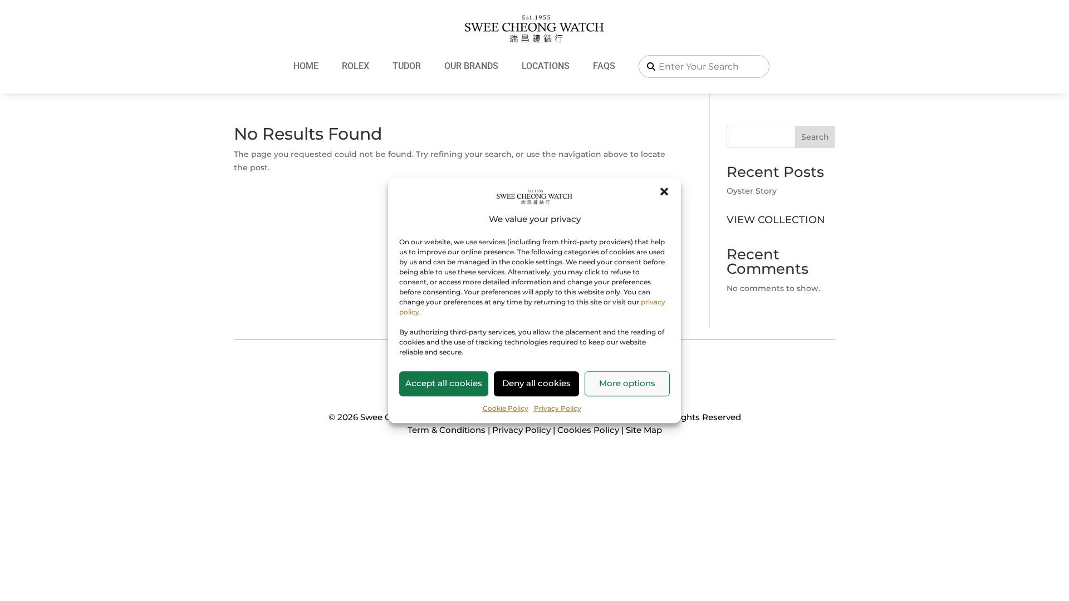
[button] (664, 191)
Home (305, 66)
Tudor (407, 66)
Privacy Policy (557, 408)
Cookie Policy (505, 408)
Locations (546, 66)
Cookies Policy (588, 430)
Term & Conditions (447, 430)
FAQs (604, 66)
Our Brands (471, 66)
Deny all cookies (536, 383)
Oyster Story (752, 191)
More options (627, 383)
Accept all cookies (443, 383)
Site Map (644, 430)
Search (815, 137)
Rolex (355, 66)
